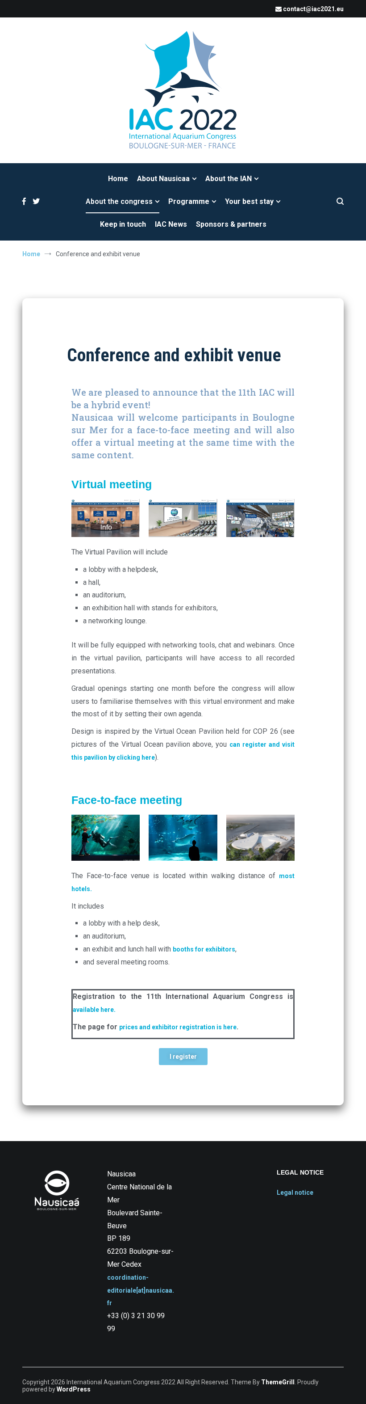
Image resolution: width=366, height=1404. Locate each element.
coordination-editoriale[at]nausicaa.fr (140, 1290)
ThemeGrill (278, 1382)
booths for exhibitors (204, 949)
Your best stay (249, 201)
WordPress (74, 1389)
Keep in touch (123, 224)
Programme (188, 201)
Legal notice (295, 1192)
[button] (183, 1056)
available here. (94, 1009)
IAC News (171, 224)
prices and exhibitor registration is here (178, 1027)
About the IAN (228, 178)
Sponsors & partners (231, 224)
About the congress (119, 201)
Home (118, 178)
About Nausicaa (163, 178)
